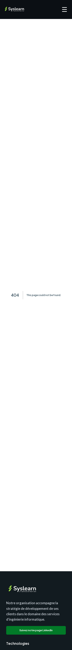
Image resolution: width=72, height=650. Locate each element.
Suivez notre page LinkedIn (36, 630)
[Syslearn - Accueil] (15, 9)
